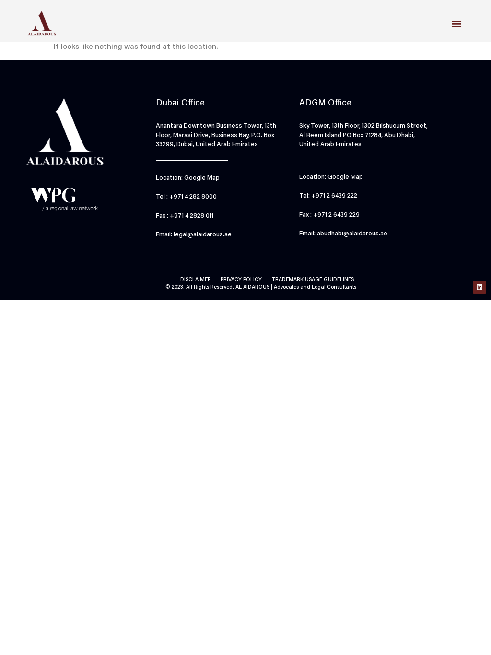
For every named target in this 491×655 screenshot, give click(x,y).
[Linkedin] (479, 287)
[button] (457, 23)
